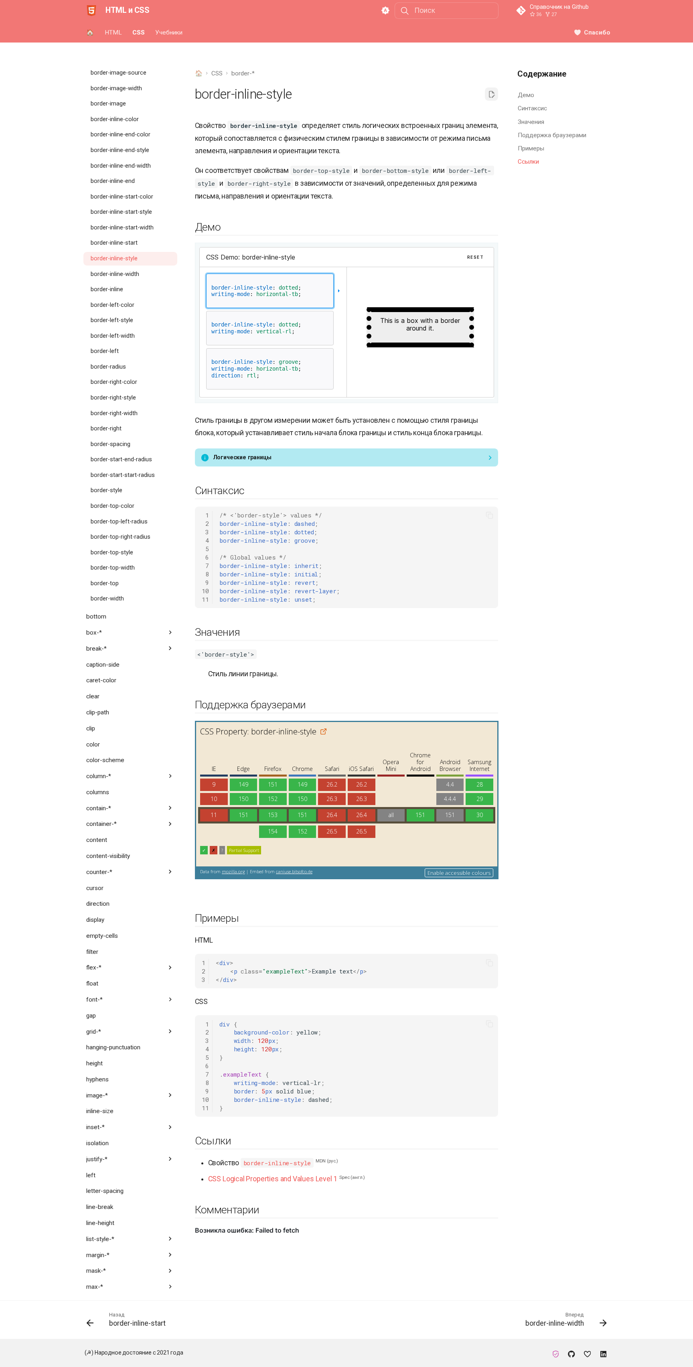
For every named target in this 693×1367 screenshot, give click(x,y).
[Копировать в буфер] (489, 515)
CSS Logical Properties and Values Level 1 (273, 1179)
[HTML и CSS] (91, 10)
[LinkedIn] (603, 1353)
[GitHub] (571, 1353)
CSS (138, 32)
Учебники (168, 32)
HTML (113, 32)
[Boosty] (587, 1353)
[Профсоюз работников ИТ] (556, 1353)
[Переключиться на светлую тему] (385, 11)
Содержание (541, 73)
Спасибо (597, 32)
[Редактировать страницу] (491, 94)
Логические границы (242, 457)
